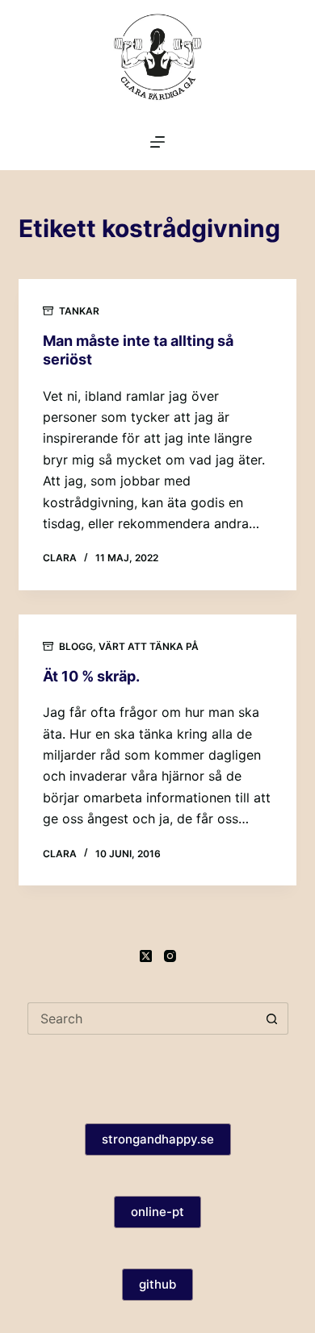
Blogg (76, 646)
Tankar (79, 311)
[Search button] (272, 1018)
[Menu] (157, 142)
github (157, 1284)
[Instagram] (170, 956)
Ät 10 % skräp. (91, 676)
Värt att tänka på (149, 646)
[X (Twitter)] (146, 956)
